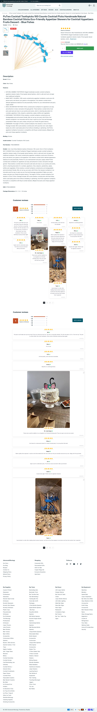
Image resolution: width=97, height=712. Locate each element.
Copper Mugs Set (39, 569)
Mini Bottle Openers (34, 616)
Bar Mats (5, 682)
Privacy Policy (7, 576)
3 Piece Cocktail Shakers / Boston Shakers (33, 656)
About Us (76, 9)
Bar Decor (58, 587)
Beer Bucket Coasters (9, 680)
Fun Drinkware (7, 616)
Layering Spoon (33, 671)
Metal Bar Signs (59, 603)
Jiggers (31, 682)
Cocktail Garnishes (8, 658)
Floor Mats (84, 623)
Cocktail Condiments (8, 671)
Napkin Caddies (7, 649)
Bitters (5, 655)
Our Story (5, 563)
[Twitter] (81, 564)
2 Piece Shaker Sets (34, 651)
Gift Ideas (44, 9)
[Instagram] (67, 564)
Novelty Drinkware (8, 607)
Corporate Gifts (39, 563)
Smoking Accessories (9, 702)
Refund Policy (6, 574)
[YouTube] (74, 564)
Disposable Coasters (8, 677)
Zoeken (60, 5)
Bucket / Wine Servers (9, 642)
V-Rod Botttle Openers (35, 605)
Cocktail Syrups (7, 660)
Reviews (51, 9)
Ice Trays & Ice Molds (8, 691)
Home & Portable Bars (88, 627)
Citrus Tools (32, 684)
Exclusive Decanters (40, 572)
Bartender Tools (33, 592)
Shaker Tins (32, 649)
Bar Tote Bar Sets (34, 594)
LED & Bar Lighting (60, 601)
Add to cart (80, 48)
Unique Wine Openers (35, 642)
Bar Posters (58, 614)
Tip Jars (31, 686)
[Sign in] (90, 5)
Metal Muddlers (33, 664)
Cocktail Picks (7, 675)
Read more (73, 39)
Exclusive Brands (23, 9)
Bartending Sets (33, 590)
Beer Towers (6, 631)
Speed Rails (85, 594)
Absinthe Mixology (8, 697)
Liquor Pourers (7, 625)
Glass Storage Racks (87, 614)
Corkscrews (32, 640)
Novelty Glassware (8, 603)
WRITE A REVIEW (77, 208)
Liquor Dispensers (86, 596)
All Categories (34, 9)
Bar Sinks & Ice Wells (87, 598)
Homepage (4, 13)
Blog (56, 9)
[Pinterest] (70, 564)
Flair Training (32, 677)
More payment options (67, 56)
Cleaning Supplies (8, 699)
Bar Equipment (86, 587)
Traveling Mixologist (34, 680)
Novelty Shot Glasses (9, 605)
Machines (84, 590)
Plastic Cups (6, 609)
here (29, 1)
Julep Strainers (33, 669)
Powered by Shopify (24, 709)
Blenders (84, 592)
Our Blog (5, 565)
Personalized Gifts (40, 565)
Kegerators (84, 616)
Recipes (5, 567)
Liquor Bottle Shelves (61, 598)
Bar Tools (32, 587)
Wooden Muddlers (34, 662)
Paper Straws (6, 673)
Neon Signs (58, 607)
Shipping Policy (7, 572)
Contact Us (6, 569)
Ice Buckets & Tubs (8, 688)
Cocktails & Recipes (66, 9)
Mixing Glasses (33, 660)
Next (40, 1)
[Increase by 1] (64, 47)
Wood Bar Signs (59, 605)
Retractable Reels (34, 634)
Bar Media (32, 688)
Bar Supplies (7, 587)
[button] (1, 1)
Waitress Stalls (85, 625)
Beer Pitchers (6, 629)
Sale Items (37, 574)
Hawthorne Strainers (34, 666)
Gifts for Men (38, 567)
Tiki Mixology (6, 618)
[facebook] (77, 564)
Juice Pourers (6, 627)
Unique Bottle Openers (35, 631)
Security (84, 629)
